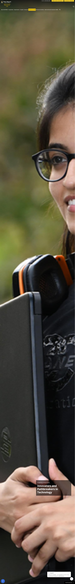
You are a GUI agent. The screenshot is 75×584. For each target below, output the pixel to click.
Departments (16, 9)
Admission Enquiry (69, 0)
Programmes (10, 9)
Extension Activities (40, 9)
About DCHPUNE (4, 9)
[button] (3, 581)
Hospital (21, 9)
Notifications (68, 582)
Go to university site (46, 0)
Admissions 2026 (32, 9)
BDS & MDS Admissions (57, 0)
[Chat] (71, 578)
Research (26, 9)
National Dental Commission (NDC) (51, 9)
